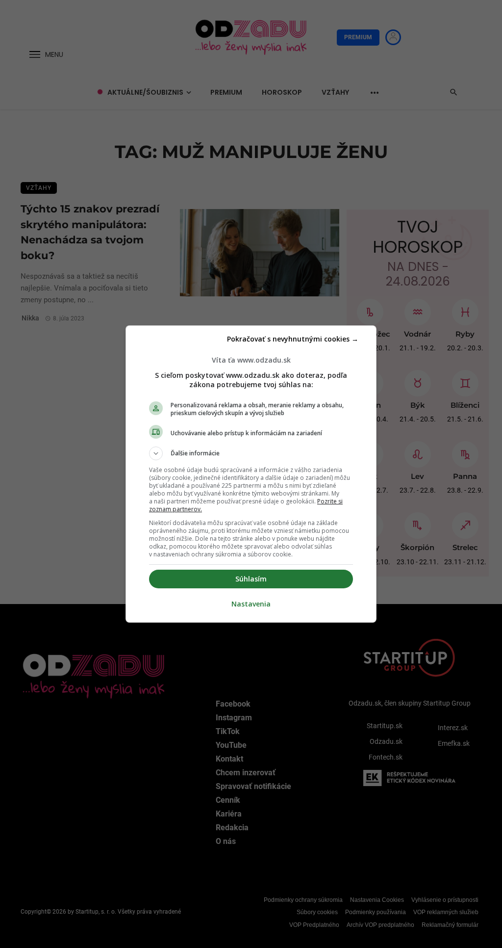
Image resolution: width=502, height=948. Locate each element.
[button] (251, 453)
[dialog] (251, 474)
